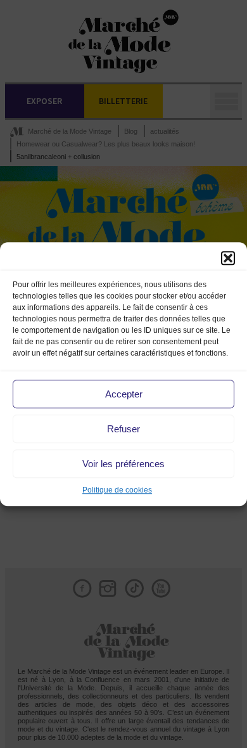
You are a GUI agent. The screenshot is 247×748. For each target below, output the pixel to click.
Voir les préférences (123, 463)
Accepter (123, 394)
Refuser (123, 428)
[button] (228, 258)
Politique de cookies (117, 490)
